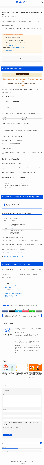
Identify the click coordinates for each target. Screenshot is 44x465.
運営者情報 (25, 461)
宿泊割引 (27, 305)
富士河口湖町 (32, 305)
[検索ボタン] (42, 2)
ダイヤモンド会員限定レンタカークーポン (13, 293)
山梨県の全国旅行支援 (9, 50)
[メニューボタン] (2, 2)
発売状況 (13, 47)
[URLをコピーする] (39, 311)
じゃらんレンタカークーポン (11, 285)
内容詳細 (18, 47)
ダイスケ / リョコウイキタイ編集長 (7, 335)
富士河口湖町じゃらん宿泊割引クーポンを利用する (13, 252)
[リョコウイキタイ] (22, 2)
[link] (16, 352)
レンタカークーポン (9, 292)
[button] (5, 311)
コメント (5, 394)
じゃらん (11, 45)
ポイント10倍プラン (9, 287)
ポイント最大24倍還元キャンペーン (12, 295)
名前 (4, 409)
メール (5, 413)
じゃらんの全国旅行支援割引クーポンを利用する (13, 256)
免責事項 (12, 461)
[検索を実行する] (41, 443)
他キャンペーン (24, 47)
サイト (4, 418)
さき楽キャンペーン (9, 296)
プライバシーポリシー (19, 461)
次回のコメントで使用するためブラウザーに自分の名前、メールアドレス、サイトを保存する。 (21, 422)
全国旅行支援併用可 (22, 305)
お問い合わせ (31, 461)
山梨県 (8, 305)
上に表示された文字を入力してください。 (10, 427)
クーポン (12, 305)
